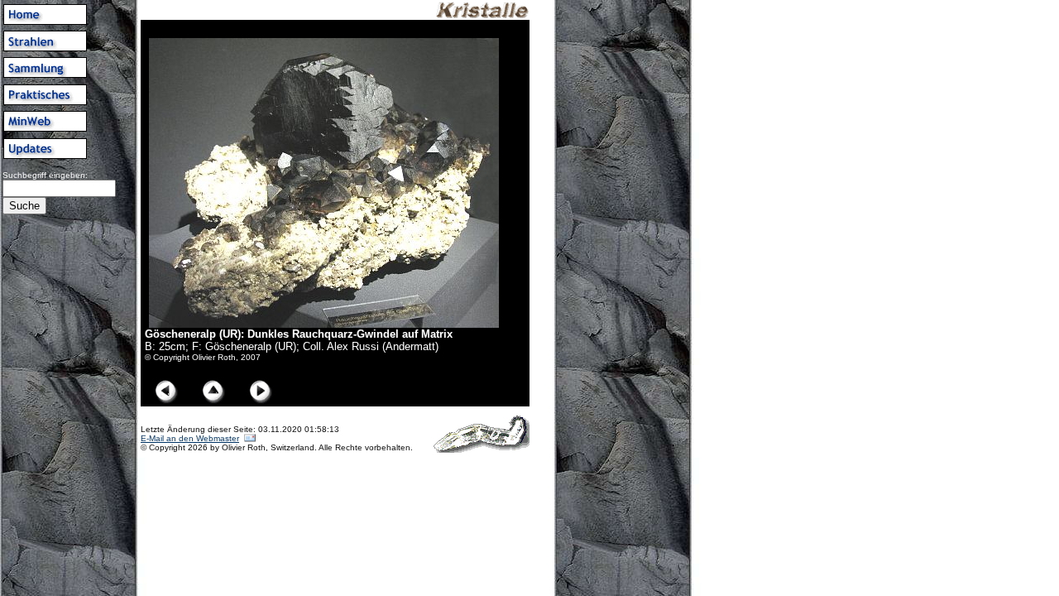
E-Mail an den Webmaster (190, 438)
